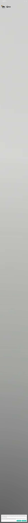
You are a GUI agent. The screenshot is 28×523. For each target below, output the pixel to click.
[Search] (25, 1)
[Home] (3, 1)
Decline (24, 520)
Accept (19, 520)
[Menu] (26, 1)
